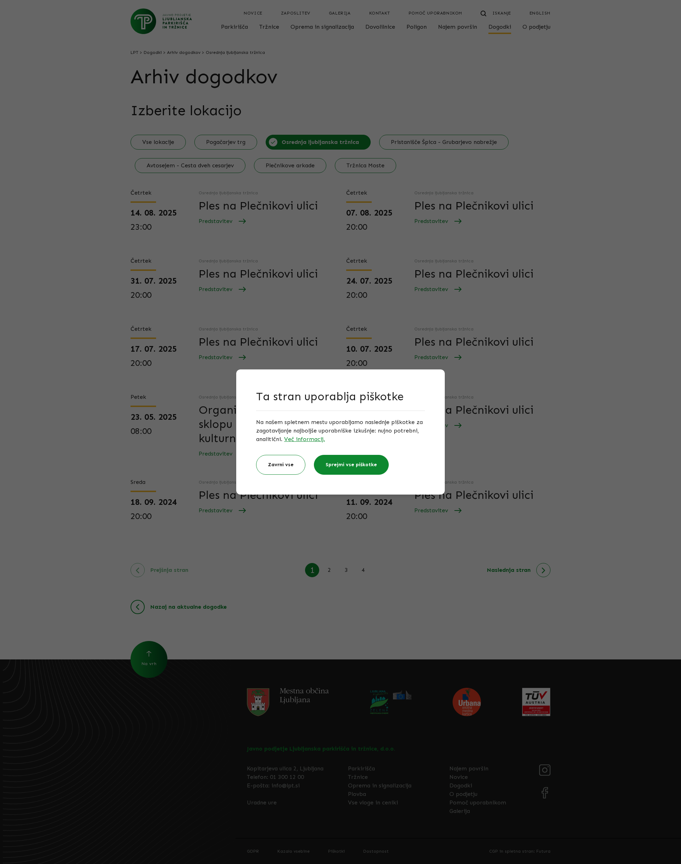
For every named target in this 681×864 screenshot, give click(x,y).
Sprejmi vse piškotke (351, 465)
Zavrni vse (281, 465)
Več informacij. (304, 439)
